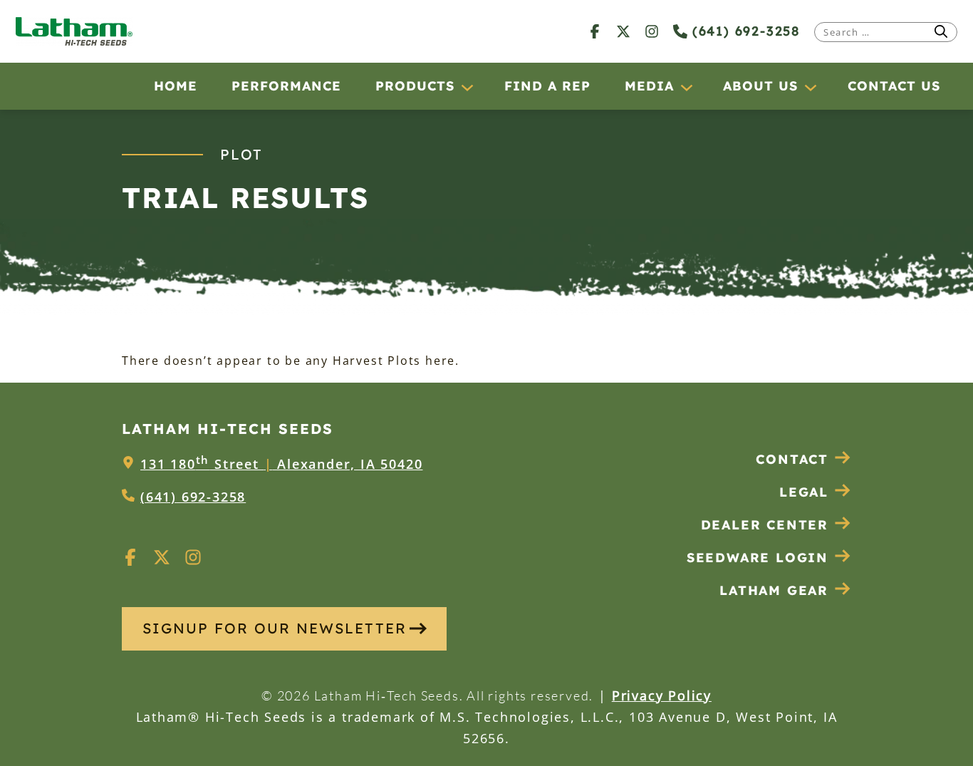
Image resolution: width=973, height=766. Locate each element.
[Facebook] (595, 31)
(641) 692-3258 (743, 31)
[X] (623, 31)
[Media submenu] (686, 86)
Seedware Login (757, 557)
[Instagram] (652, 31)
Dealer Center (764, 525)
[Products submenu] (466, 86)
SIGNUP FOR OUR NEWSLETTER (274, 628)
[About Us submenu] (809, 86)
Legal (803, 492)
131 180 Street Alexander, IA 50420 (281, 463)
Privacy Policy (662, 695)
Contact (792, 459)
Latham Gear (773, 590)
